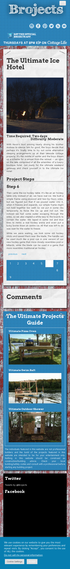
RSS (57, 26)
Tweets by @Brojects (16, 484)
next (24, 253)
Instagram (31, 26)
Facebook (38, 26)
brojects (35, 10)
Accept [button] (32, 561)
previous (12, 253)
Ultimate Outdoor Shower (26, 409)
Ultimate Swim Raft (22, 370)
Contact (64, 26)
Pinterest (44, 26)
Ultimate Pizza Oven (22, 331)
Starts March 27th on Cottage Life (35, 43)
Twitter (51, 26)
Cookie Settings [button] (14, 561)
